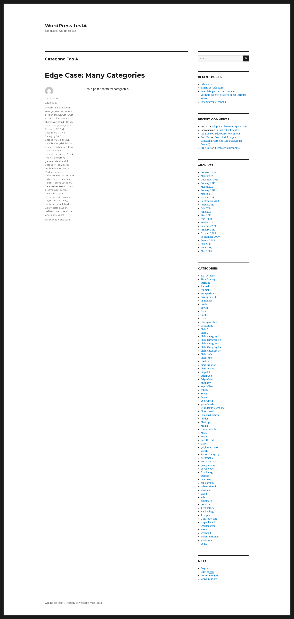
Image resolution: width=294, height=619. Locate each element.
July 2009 (206, 244)
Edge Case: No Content (227, 133)
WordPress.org (209, 579)
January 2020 (208, 172)
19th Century (208, 275)
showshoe (66, 197)
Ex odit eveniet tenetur (213, 102)
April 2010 (206, 219)
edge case (64, 219)
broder (49, 114)
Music (204, 433)
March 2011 (207, 194)
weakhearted (52, 207)
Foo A (70, 154)
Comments (209, 575)
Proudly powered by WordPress (84, 602)
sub (54, 200)
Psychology (207, 468)
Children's (206, 354)
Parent (48, 182)
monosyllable (52, 175)
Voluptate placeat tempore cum (218, 91)
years (61, 214)
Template (206, 515)
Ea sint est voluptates (213, 87)
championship (62, 118)
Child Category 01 (54, 125)
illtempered (63, 164)
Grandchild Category (212, 408)
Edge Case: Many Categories (95, 75)
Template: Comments (227, 148)
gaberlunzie (51, 161)
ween (64, 207)
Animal (205, 286)
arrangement (52, 111)
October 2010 (208, 197)
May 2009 (206, 251)
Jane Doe (206, 137)
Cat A (65, 114)
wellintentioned (65, 211)
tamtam (49, 204)
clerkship (65, 139)
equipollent (51, 154)
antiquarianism (62, 107)
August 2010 (207, 204)
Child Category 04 (211, 347)
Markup (49, 172)
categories (51, 219)
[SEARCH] (246, 58)
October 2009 (208, 233)
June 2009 (206, 247)
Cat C (51, 118)
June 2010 (206, 211)
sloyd (48, 200)
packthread (67, 175)
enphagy (56, 150)
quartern (50, 193)
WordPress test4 (66, 25)
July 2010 (206, 208)
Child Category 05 (211, 350)
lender (66, 168)
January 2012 (208, 190)
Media (57, 172)
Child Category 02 (211, 340)
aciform (49, 107)
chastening (51, 122)
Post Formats (66, 186)
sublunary (62, 200)
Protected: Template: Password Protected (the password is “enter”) (221, 141)
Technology (207, 508)
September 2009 (210, 236)
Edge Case (207, 379)
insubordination (53, 168)
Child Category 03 (211, 343)
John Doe (206, 133)
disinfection (66, 143)
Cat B (204, 315)
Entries (207, 571)
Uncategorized (209, 518)
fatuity (62, 154)
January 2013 (208, 183)
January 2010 (208, 229)
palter (48, 179)
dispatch (49, 147)
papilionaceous (61, 179)
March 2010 (207, 222)
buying (57, 114)
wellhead (50, 211)
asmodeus (66, 111)
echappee (61, 147)
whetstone (51, 214)
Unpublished (62, 204)
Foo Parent (58, 157)
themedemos (52, 98)
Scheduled (207, 84)
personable (51, 186)
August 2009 (208, 240)
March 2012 (207, 186)
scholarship (62, 193)
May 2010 (206, 215)
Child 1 (61, 122)
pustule (64, 189)
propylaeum (52, 189)
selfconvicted (52, 197)
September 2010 (210, 201)
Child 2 (69, 122)
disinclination (52, 143)
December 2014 (209, 179)
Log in (204, 568)
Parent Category (62, 182)
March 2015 (207, 176)
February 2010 (209, 226)
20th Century (208, 279)
